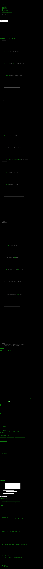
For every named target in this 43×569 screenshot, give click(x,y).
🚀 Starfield (4, 2)
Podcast (3, 9)
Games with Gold (6, 6)
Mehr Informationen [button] (3, 426)
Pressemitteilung (5, 430)
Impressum (4, 565)
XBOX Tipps (4, 343)
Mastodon (28, 567)
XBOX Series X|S (4, 8)
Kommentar (2, 488)
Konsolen (17, 419)
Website (1, 493)
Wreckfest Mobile (16, 431)
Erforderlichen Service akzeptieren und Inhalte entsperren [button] (9, 428)
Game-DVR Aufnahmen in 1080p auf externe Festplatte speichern (14, 344)
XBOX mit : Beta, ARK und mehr (14, 503)
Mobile (9, 401)
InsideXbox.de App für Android (7, 12)
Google (6, 399)
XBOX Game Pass (4, 7)
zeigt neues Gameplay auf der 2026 (11, 501)
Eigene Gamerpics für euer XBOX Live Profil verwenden (12, 345)
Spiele (3, 4)
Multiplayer (6, 418)
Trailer (5, 5)
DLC (13, 414)
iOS (30, 398)
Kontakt (3, 13)
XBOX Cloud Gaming (5, 10)
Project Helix (4, 40)
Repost (12, 431)
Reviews (3, 11)
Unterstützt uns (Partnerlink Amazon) (17, 567)
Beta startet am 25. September (10, 502)
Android (34, 398)
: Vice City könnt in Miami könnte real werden (10, 500)
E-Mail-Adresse (3, 491)
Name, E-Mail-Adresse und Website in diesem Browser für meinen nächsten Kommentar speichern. (17, 494)
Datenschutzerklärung (5, 566)
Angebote (3, 3)
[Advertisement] (21, 28)
